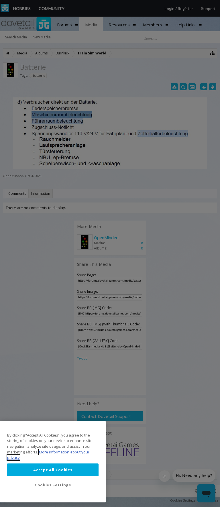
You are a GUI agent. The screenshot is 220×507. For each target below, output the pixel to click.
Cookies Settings (53, 485)
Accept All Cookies (52, 469)
